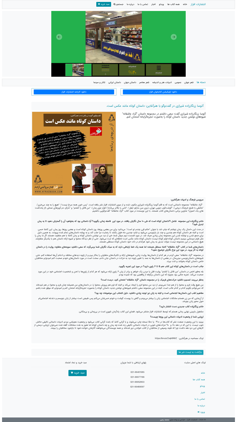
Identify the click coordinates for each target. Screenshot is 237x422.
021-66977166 (137, 377)
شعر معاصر (144, 82)
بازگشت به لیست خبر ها (190, 352)
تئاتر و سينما (99, 82)
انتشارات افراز (198, 4)
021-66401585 (137, 372)
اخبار (153, 4)
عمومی (178, 82)
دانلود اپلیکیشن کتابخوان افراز (163, 92)
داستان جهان (130, 82)
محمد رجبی (164, 419)
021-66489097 (137, 387)
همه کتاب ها (173, 4)
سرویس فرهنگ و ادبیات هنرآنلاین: (187, 200)
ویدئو (161, 4)
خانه (185, 4)
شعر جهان (189, 82)
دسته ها (201, 82)
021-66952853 (137, 382)
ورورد (202, 412)
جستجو (119, 4)
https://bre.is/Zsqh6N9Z (166, 338)
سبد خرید (104, 4)
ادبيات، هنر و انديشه (162, 82)
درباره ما (130, 4)
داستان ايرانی (114, 82)
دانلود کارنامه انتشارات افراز (74, 92)
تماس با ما (143, 4)
